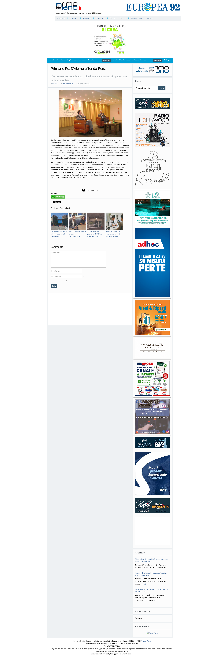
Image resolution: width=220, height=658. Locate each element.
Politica (59, 18)
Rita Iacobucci (68, 84)
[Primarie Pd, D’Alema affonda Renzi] (90, 113)
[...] (145, 570)
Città (110, 18)
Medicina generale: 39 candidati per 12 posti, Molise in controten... (113, 234)
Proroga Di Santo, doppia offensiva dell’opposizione (77, 234)
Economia (98, 18)
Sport (121, 18)
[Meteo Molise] (152, 635)
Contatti (150, 18)
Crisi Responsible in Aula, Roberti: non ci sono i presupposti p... (59, 234)
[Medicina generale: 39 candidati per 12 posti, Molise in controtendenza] (114, 221)
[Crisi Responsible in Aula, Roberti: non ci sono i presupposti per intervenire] (59, 221)
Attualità (85, 18)
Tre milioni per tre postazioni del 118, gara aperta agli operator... (95, 234)
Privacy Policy (146, 643)
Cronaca (72, 18)
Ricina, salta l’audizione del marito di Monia (152, 60)
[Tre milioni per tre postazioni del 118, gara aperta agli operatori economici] (95, 221)
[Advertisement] (90, 309)
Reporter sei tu (136, 18)
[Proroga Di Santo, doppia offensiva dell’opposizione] (77, 221)
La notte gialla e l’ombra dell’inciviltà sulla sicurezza (103, 60)
